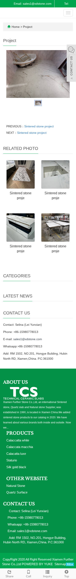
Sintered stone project (39, 126)
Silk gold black (16, 467)
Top (66, 576)
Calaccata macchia (19, 447)
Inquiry (47, 576)
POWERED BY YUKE (38, 564)
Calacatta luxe (16, 453)
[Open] (71, 64)
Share (9, 576)
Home (16, 26)
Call (28, 576)
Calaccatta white (17, 440)
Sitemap (60, 564)
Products (20, 433)
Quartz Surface (16, 492)
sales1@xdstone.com (27, 339)
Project (27, 26)
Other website (27, 478)
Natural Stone (15, 485)
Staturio (11, 460)
